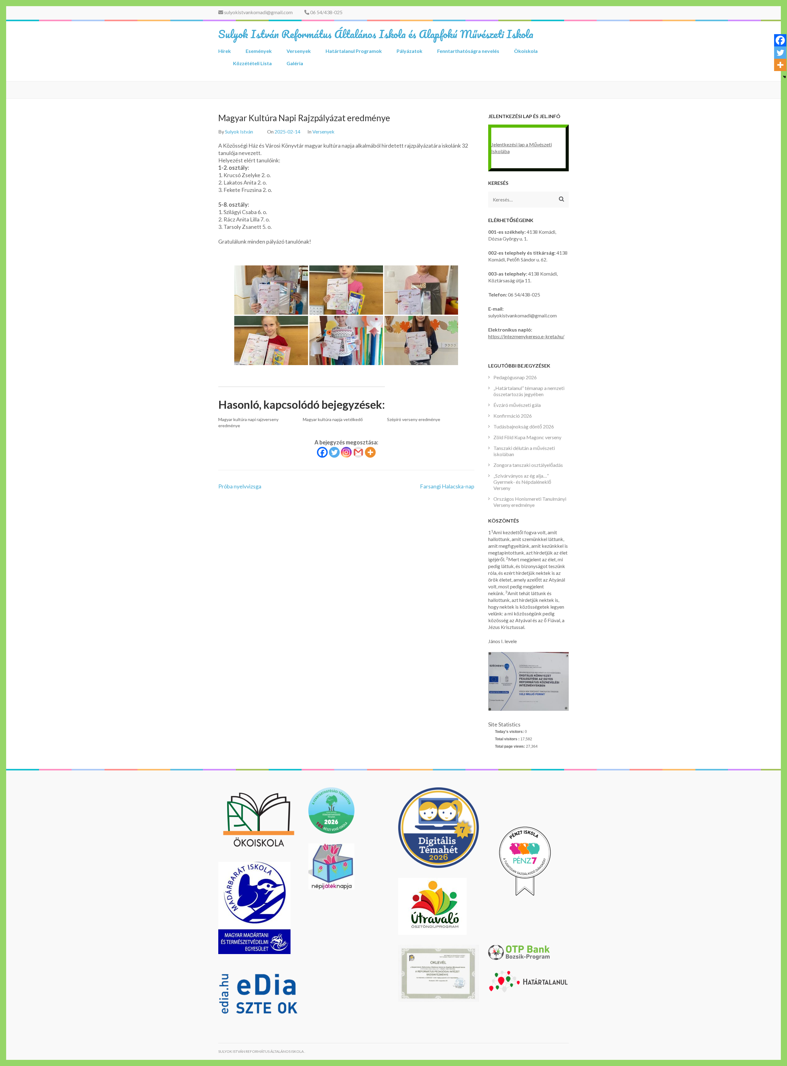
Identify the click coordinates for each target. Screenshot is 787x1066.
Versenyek (299, 51)
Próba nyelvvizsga (239, 486)
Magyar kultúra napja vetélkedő (333, 419)
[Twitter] (334, 452)
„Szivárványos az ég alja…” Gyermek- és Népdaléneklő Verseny (522, 482)
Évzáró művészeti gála (517, 405)
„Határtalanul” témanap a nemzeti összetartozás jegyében (528, 391)
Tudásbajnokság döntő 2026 (523, 426)
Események (259, 51)
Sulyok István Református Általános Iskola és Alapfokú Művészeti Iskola (375, 33)
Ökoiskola (526, 51)
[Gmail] (358, 452)
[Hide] (784, 76)
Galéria (295, 63)
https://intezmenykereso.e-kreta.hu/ (526, 336)
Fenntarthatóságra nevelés (468, 51)
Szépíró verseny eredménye (413, 419)
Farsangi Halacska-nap (447, 486)
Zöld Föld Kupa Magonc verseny (527, 437)
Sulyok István (239, 131)
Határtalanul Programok (354, 51)
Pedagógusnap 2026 (515, 377)
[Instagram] (346, 452)
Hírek (224, 51)
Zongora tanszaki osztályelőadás (528, 465)
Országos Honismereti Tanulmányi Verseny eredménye (529, 502)
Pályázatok (409, 51)
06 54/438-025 (325, 12)
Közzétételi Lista (252, 63)
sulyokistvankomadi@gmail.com (258, 12)
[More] (370, 452)
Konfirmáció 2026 (512, 416)
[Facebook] (322, 452)
